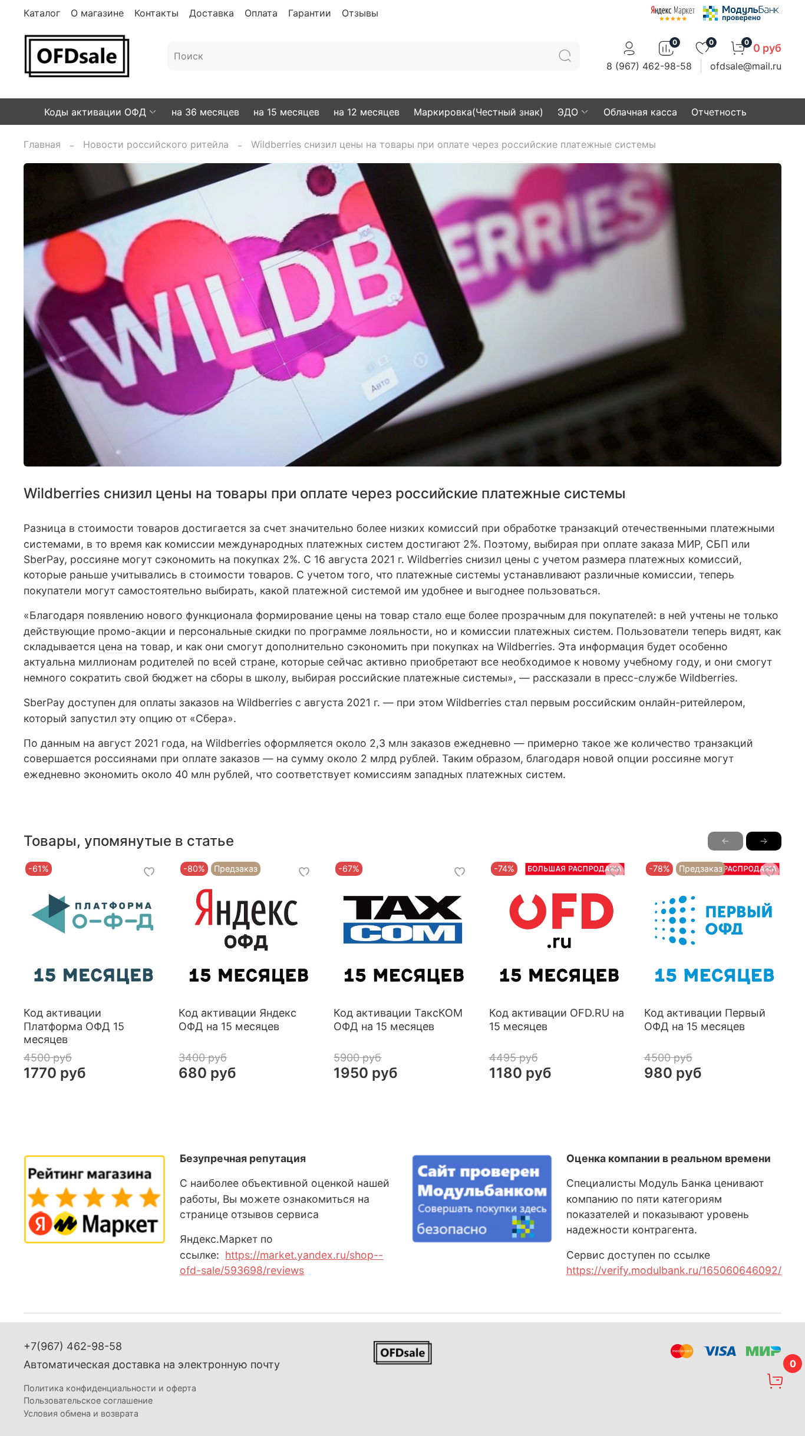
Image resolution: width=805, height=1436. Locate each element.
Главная (42, 144)
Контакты (156, 13)
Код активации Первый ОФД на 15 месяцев (705, 1020)
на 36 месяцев (205, 112)
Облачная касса (640, 112)
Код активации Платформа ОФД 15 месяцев (74, 1026)
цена (110, 646)
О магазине (97, 13)
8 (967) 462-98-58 (649, 66)
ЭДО (567, 112)
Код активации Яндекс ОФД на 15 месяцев (237, 1020)
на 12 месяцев (367, 112)
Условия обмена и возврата (81, 1413)
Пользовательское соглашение (88, 1400)
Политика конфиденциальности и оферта (110, 1388)
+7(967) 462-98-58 (73, 1346)
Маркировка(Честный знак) (478, 112)
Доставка (211, 13)
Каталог (42, 13)
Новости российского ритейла (156, 144)
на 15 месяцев (286, 112)
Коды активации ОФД (95, 112)
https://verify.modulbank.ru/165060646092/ (673, 1270)
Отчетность (719, 112)
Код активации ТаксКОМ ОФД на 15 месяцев (398, 1020)
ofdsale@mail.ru (745, 66)
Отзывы (360, 13)
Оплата (261, 13)
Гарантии (309, 13)
